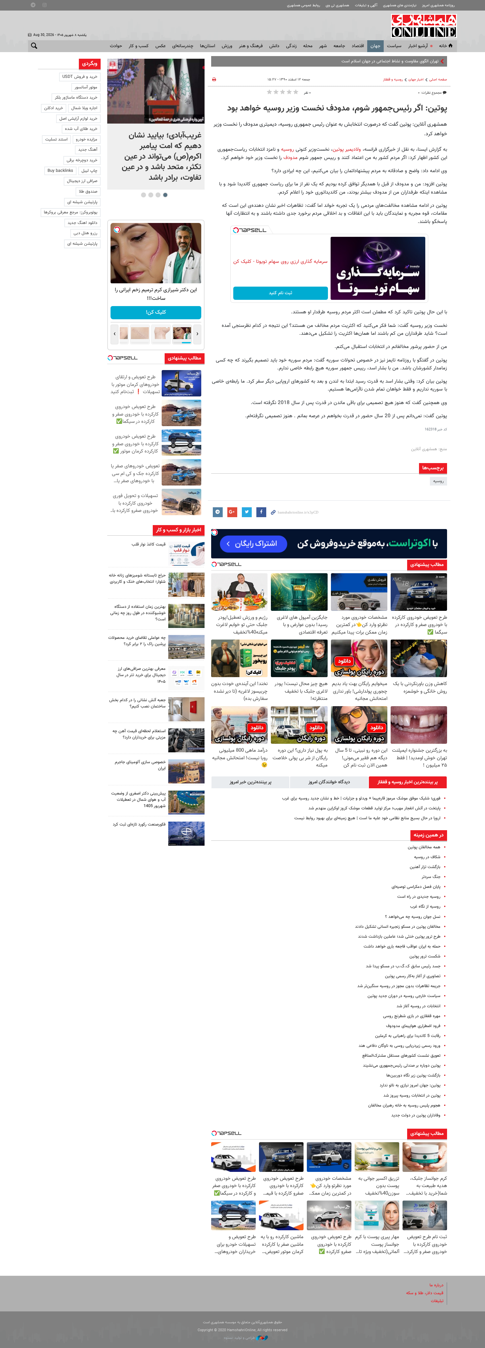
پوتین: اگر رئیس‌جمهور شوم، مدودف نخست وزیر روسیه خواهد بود (337, 108)
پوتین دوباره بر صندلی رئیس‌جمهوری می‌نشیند (401, 1065)
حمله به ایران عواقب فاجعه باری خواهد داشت (402, 946)
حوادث (116, 46)
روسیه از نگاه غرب (425, 906)
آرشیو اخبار (418, 46)
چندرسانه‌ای (182, 46)
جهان (375, 46)
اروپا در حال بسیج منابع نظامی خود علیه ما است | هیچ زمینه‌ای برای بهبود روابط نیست (367, 818)
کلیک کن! (137, 312)
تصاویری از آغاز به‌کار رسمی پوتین (412, 976)
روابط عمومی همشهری (303, 5)
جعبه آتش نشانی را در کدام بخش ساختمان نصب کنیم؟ (137, 703)
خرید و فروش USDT (79, 77)
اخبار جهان (416, 79)
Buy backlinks (60, 171)
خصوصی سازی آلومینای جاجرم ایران (140, 765)
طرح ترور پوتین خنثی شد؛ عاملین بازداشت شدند (399, 936)
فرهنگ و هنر (251, 46)
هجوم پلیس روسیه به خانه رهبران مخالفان (404, 1105)
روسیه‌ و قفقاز (393, 79)
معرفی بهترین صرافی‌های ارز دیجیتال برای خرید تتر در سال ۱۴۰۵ (141, 675)
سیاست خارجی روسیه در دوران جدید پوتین (404, 996)
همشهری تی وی (337, 5)
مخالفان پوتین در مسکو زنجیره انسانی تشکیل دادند (397, 927)
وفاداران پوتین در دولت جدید (415, 1115)
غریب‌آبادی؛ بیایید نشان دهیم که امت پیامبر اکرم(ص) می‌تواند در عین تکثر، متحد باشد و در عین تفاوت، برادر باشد (161, 156)
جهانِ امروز (429, 61)
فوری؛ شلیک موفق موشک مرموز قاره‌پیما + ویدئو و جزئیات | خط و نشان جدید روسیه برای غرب (361, 798)
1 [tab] (165, 195)
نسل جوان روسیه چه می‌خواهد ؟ (412, 917)
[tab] (408, 782)
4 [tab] (143, 195)
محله (307, 46)
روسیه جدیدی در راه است (418, 896)
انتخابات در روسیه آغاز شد (418, 1006)
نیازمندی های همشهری (399, 5)
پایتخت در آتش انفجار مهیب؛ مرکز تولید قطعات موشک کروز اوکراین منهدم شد (374, 808)
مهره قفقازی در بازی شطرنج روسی (411, 1016)
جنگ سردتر (431, 877)
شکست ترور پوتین (424, 956)
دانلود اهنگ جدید (82, 223)
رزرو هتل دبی (85, 233)
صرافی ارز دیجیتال (82, 181)
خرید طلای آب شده (81, 129)
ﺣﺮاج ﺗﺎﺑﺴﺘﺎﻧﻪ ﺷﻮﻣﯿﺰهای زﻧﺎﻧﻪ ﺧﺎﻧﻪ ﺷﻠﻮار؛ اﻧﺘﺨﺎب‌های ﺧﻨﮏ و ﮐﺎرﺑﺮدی (137, 578)
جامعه (339, 46)
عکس (160, 46)
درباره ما (436, 1285)
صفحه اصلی (438, 79)
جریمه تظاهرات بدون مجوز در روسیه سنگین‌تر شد (398, 986)
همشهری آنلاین (420, 25)
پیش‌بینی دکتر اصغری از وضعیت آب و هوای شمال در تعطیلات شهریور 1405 (138, 799)
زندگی (291, 46)
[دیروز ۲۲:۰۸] (156, 91)
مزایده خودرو (86, 139)
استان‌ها (207, 46)
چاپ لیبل (89, 171)
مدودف (291, 158)
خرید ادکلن (53, 108)
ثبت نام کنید (280, 293)
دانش (274, 46)
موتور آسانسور (86, 87)
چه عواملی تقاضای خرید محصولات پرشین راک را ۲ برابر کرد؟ (137, 641)
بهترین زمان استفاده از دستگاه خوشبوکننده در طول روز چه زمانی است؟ (138, 613)
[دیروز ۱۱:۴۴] (186, 616)
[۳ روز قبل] (186, 678)
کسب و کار (139, 46)
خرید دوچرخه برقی (82, 160)
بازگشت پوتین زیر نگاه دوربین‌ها (413, 1075)
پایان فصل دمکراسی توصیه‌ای (416, 887)
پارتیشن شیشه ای (82, 202)
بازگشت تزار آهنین (425, 867)
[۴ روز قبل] (186, 740)
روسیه (287, 149)
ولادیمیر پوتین (347, 149)
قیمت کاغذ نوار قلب (149, 544)
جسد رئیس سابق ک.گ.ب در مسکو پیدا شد (403, 966)
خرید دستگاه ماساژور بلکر (76, 97)
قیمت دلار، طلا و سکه (424, 1293)
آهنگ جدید (87, 149)
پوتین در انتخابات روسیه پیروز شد (411, 1095)
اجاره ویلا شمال (84, 108)
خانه (443, 46)
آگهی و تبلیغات (366, 5)
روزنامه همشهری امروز (438, 5)
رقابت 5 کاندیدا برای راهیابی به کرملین (407, 1036)
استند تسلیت (56, 139)
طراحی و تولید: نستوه (240, 1338)
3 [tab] (150, 195)
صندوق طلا (88, 191)
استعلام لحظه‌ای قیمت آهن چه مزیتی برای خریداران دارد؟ (139, 734)
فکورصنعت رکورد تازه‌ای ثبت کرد (139, 824)
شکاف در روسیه (427, 857)
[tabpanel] (156, 124)
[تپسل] (236, 230)
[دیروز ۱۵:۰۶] (186, 554)
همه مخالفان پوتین (424, 847)
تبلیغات (437, 1301)
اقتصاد (358, 46)
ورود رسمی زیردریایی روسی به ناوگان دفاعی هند (399, 1046)
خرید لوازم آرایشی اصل (78, 118)
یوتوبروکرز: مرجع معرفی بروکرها (70, 212)
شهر (323, 46)
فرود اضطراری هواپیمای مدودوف (413, 1026)
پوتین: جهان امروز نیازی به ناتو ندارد (410, 1085)
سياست (394, 46)
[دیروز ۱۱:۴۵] (186, 585)
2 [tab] (158, 195)
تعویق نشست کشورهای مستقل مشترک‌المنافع (401, 1055)
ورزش (227, 46)
